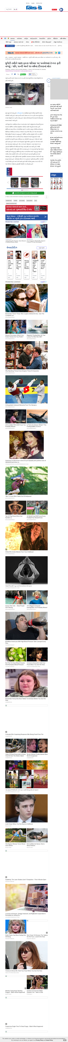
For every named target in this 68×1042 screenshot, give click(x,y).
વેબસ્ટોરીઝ (42, 38)
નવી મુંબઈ (19, 113)
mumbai (15, 200)
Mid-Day (27, 3)
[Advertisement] (34, 24)
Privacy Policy (39, 1040)
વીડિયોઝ (55, 38)
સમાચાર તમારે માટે (18, 42)
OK (65, 1040)
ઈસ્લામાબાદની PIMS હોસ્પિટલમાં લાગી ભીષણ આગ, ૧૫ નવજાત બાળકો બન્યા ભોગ (56, 129)
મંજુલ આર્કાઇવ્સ (58, 42)
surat (35, 200)
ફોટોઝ (49, 38)
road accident (29, 200)
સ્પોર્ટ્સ (26, 38)
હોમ (6, 57)
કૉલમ (27, 42)
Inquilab (32, 3)
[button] (41, 183)
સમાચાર (12, 38)
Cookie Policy (49, 1040)
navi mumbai (21, 200)
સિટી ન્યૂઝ (8, 42)
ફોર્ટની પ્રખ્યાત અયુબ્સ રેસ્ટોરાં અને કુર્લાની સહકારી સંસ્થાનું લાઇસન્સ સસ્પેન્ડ (44, 45)
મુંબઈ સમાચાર (17, 57)
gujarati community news (11, 203)
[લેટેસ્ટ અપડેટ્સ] (8, 38)
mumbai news (9, 200)
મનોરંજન (19, 38)
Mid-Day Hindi (39, 3)
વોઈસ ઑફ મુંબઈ (46, 42)
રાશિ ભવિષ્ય (63, 38)
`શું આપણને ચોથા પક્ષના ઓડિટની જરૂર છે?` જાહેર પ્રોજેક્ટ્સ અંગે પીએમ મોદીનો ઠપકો (56, 151)
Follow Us (34, 74)
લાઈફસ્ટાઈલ (33, 38)
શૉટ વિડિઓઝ (36, 42)
